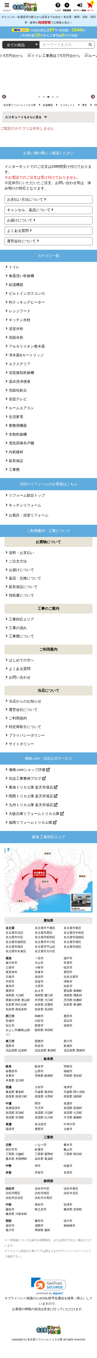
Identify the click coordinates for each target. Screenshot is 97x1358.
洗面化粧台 (18, 390)
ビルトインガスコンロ (27, 293)
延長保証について (23, 587)
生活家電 (16, 417)
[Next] (93, 97)
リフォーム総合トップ (27, 495)
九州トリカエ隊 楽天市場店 (31, 805)
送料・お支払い (21, 553)
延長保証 (16, 461)
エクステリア (19, 364)
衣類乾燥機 (18, 434)
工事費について (21, 636)
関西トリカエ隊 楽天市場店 (31, 796)
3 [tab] (49, 98)
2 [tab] (45, 98)
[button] (48, 1286)
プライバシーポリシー (27, 735)
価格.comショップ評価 (27, 770)
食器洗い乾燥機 (21, 276)
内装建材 (16, 452)
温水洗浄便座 (19, 381)
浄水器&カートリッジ (26, 355)
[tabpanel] (48, 73)
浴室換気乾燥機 (21, 373)
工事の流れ (18, 628)
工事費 (14, 469)
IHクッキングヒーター (27, 302)
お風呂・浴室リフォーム (28, 515)
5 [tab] (58, 98)
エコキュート (16, 117)
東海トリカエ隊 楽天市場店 (31, 787)
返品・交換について (25, 578)
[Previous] (4, 97)
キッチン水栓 (19, 320)
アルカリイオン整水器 (27, 346)
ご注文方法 (18, 561)
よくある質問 (18, 231)
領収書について (21, 595)
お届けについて (19, 220)
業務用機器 (18, 425)
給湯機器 (16, 285)
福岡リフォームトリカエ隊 (31, 822)
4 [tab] (54, 98)
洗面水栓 (16, 337)
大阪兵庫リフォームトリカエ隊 (34, 814)
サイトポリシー (21, 744)
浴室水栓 (16, 329)
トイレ (14, 267)
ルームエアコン (21, 408)
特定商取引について (25, 727)
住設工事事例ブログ (25, 778)
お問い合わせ (19, 677)
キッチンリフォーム (25, 505)
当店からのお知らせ (25, 701)
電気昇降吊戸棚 (21, 443)
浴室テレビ (18, 399)
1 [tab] (40, 98)
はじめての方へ (21, 660)
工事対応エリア (21, 619)
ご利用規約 (18, 718)
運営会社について (21, 241)
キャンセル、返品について (28, 210)
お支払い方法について (25, 199)
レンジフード (19, 311)
